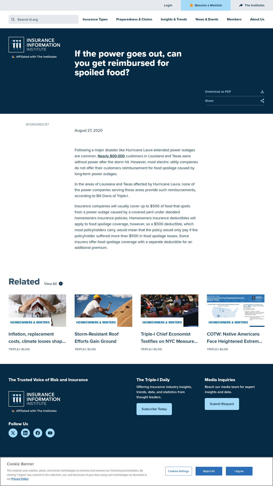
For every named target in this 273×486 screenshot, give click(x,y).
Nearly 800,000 (111, 156)
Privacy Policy (19, 479)
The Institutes (254, 5)
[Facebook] (37, 432)
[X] (13, 432)
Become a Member (208, 5)
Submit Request (222, 403)
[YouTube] (50, 432)
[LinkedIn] (25, 432)
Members (234, 19)
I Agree (239, 471)
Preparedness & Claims (134, 19)
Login (168, 5)
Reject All (209, 471)
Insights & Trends (174, 19)
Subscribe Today (154, 409)
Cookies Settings (178, 471)
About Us (257, 19)
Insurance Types (95, 19)
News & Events (207, 19)
